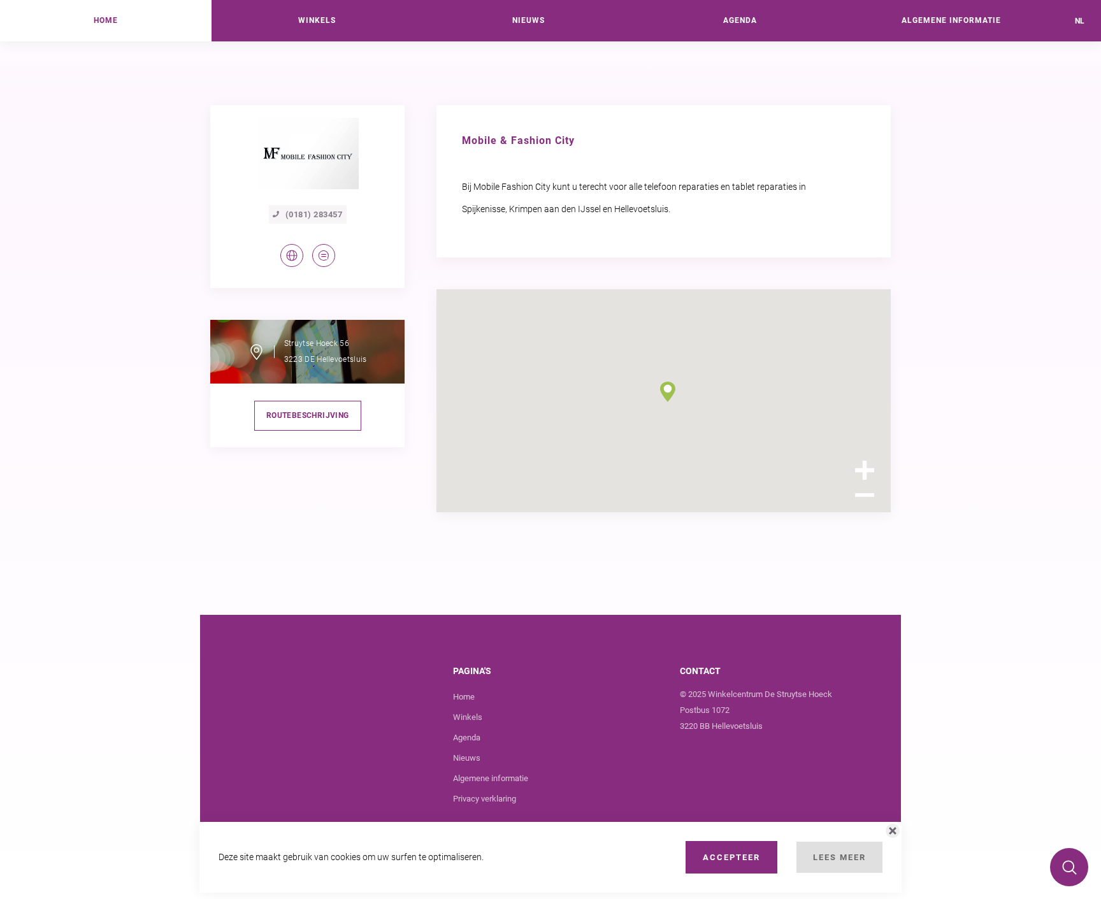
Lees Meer (839, 857)
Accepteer (731, 857)
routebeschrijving (307, 415)
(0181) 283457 (314, 214)
